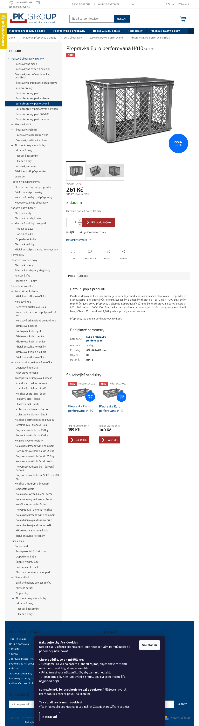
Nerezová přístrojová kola (31, 307)
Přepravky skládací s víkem (31, 140)
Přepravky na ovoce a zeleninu (32, 69)
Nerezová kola (23, 302)
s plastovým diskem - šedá (31, 415)
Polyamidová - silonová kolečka (34, 510)
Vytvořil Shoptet (180, 718)
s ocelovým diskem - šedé (31, 389)
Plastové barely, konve (28, 218)
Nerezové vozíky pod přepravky (33, 197)
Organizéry (22, 593)
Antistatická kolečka (26, 291)
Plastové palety (24, 265)
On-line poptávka (108, 4)
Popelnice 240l (24, 234)
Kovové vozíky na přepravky (31, 203)
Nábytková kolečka (27, 373)
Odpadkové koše (26, 239)
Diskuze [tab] (83, 276)
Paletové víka (22, 276)
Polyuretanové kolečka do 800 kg (35, 462)
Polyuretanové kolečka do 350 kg (35, 456)
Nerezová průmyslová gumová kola (36, 321)
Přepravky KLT (23, 124)
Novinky (13, 654)
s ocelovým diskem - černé (31, 383)
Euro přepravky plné (27, 93)
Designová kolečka (27, 368)
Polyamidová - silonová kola (31, 425)
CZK (168, 4)
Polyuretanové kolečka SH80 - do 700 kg (37, 476)
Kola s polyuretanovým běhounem (34, 446)
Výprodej (20, 177)
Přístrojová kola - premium (31, 342)
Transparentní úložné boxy (31, 551)
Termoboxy (17, 255)
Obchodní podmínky (20, 674)
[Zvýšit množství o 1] (80, 220)
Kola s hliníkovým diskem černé (34, 520)
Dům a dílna (17, 541)
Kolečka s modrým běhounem (32, 484)
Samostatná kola (24, 489)
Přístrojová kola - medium (30, 336)
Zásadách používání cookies (111, 707)
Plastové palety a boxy (24, 260)
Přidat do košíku (101, 222)
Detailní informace (76, 240)
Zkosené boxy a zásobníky (30, 145)
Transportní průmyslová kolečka (33, 378)
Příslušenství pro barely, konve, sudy (36, 250)
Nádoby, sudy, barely (23, 208)
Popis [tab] (71, 276)
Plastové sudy (23, 213)
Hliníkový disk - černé (28, 399)
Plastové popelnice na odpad (33, 572)
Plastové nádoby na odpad (30, 224)
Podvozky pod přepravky (25, 182)
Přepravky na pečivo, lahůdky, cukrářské (32, 76)
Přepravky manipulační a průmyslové (36, 83)
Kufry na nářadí (24, 588)
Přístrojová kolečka (26, 326)
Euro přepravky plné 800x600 (32, 114)
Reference (15, 669)
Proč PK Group (81, 4)
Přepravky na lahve (26, 166)
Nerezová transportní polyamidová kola (36, 314)
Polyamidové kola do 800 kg (32, 435)
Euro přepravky (24, 88)
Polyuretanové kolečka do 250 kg (35, 451)
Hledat (122, 18)
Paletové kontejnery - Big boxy (32, 270)
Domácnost (21, 546)
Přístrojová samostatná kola (32, 531)
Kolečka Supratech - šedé (31, 394)
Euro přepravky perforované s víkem (37, 109)
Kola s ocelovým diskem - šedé (34, 499)
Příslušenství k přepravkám (30, 171)
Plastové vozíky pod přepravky (33, 187)
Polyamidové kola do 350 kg (32, 430)
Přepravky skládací (26, 130)
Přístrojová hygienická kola (30, 352)
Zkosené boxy (24, 151)
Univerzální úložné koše (29, 567)
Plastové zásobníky (27, 156)
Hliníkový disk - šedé (27, 404)
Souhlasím (149, 645)
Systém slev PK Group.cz (23, 664)
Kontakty (14, 649)
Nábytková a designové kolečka (33, 362)
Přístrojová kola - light (28, 331)
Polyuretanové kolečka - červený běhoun (35, 468)
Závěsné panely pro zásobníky (33, 583)
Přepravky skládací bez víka (32, 135)
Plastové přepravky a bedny (27, 59)
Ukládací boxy (24, 161)
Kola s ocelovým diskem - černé (34, 494)
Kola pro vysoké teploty (29, 441)
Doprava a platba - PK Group (25, 659)
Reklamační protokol (21, 684)
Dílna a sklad (22, 577)
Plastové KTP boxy (26, 281)
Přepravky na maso (26, 64)
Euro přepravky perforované (32, 104)
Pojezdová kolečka (22, 286)
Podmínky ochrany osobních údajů (28, 678)
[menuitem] (27, 31)
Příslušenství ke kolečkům (31, 296)
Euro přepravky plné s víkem (32, 98)
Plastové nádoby (24, 244)
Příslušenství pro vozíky (29, 192)
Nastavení (49, 717)
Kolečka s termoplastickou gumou (34, 420)
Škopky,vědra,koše (27, 562)
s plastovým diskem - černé (32, 409)
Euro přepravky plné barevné (33, 119)
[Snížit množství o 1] (80, 224)
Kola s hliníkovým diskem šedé (33, 525)
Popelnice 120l (24, 229)
